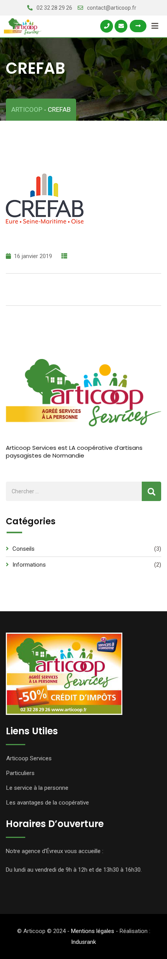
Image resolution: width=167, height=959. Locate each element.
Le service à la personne (37, 787)
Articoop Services (29, 758)
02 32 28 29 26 (54, 8)
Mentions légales (92, 931)
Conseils (23, 548)
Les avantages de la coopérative (47, 802)
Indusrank (83, 941)
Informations (29, 564)
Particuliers (20, 773)
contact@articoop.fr (111, 8)
